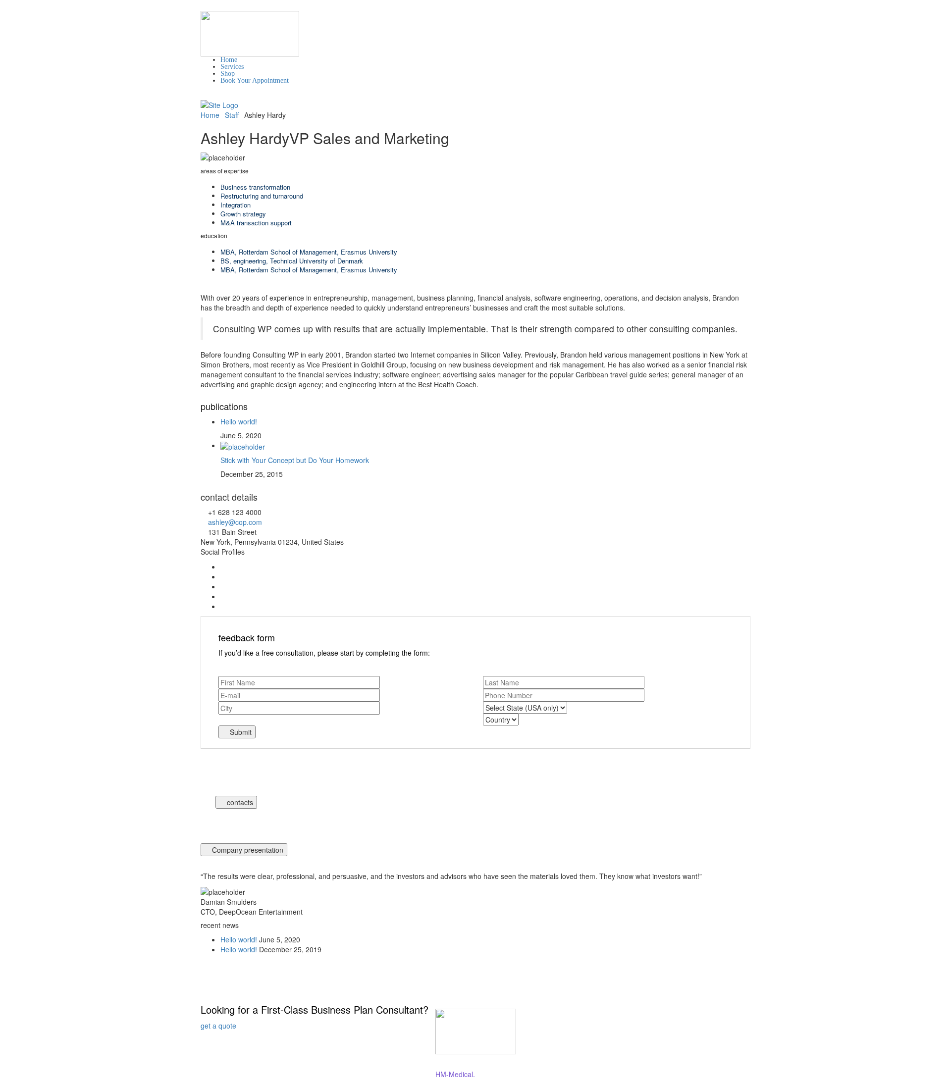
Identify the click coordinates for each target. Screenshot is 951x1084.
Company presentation (246, 850)
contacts (239, 802)
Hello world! (238, 421)
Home (228, 59)
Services (232, 66)
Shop (227, 73)
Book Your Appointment (254, 80)
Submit (240, 732)
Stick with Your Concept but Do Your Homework (294, 460)
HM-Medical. (455, 1074)
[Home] (219, 104)
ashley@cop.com (235, 522)
